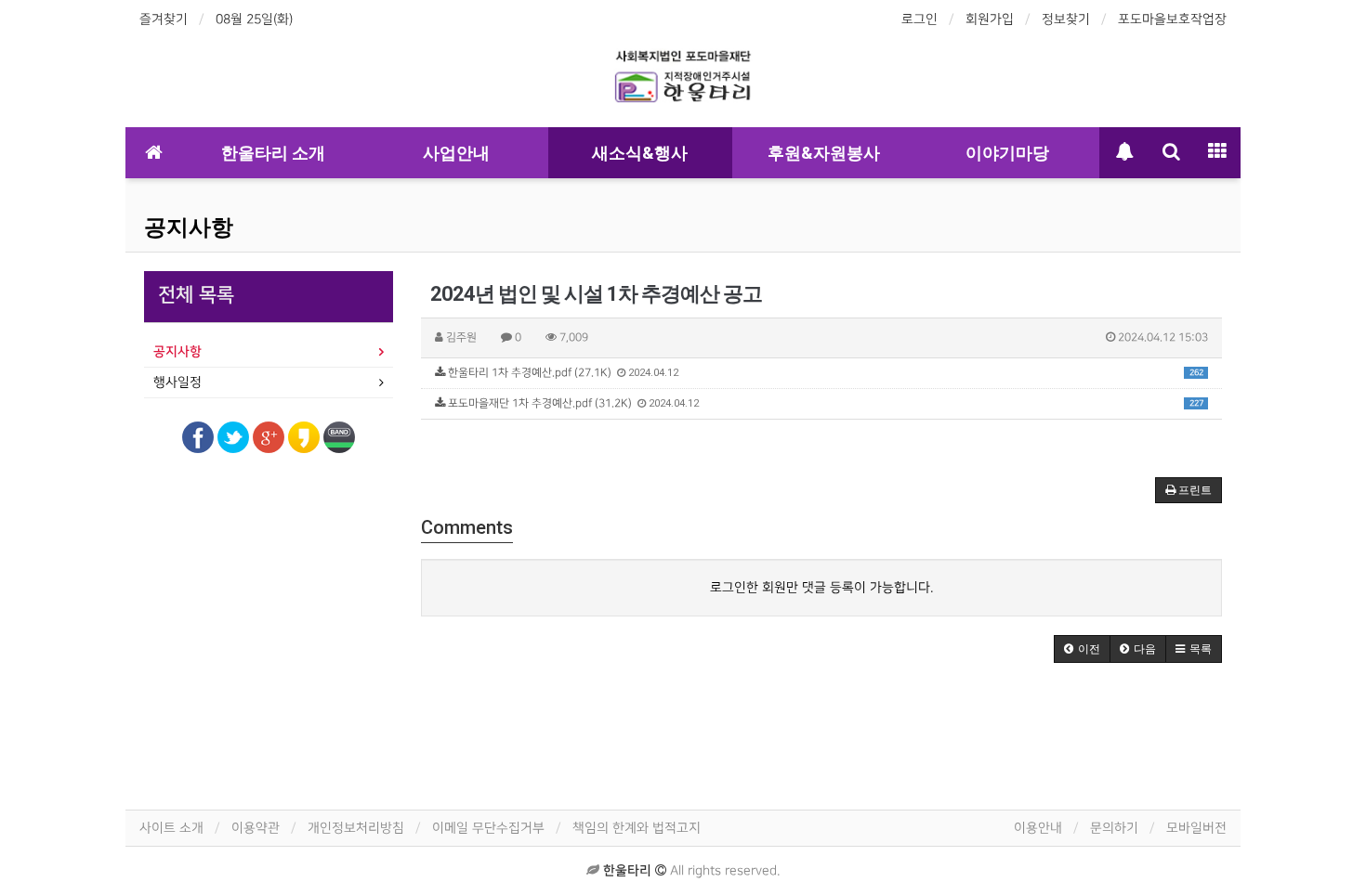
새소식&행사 (640, 152)
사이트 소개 (171, 828)
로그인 (919, 19)
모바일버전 (1196, 828)
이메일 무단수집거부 (488, 828)
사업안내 (456, 152)
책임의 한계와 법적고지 (636, 828)
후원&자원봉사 (824, 152)
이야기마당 (1007, 152)
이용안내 (1038, 828)
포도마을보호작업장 (1172, 19)
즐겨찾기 (163, 19)
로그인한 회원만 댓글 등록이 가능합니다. (821, 587)
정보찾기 (1066, 19)
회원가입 (989, 19)
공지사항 (188, 227)
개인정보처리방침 (356, 828)
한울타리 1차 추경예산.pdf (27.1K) (824, 373)
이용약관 (255, 828)
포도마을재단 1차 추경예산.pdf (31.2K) (824, 403)
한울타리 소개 (273, 152)
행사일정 (177, 382)
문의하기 (1114, 828)
